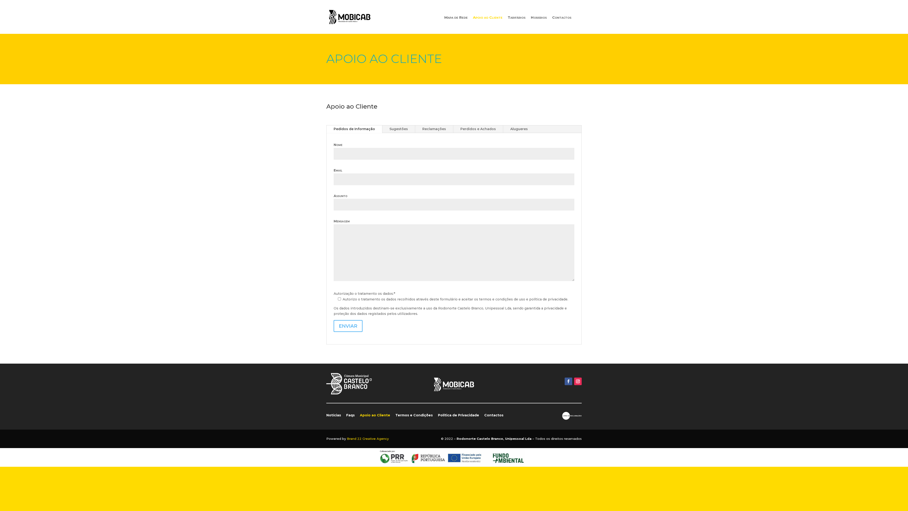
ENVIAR (348, 326)
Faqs (350, 415)
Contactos (562, 18)
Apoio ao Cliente (487, 18)
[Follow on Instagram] (578, 381)
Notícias (333, 415)
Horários (539, 18)
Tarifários (517, 18)
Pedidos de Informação (354, 129)
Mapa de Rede (456, 18)
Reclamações (434, 129)
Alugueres (519, 129)
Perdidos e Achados (478, 129)
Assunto (340, 196)
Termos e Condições (414, 415)
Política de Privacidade (458, 415)
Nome (338, 145)
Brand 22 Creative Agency (368, 439)
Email (338, 170)
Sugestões (398, 129)
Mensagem (342, 221)
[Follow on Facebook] (568, 381)
